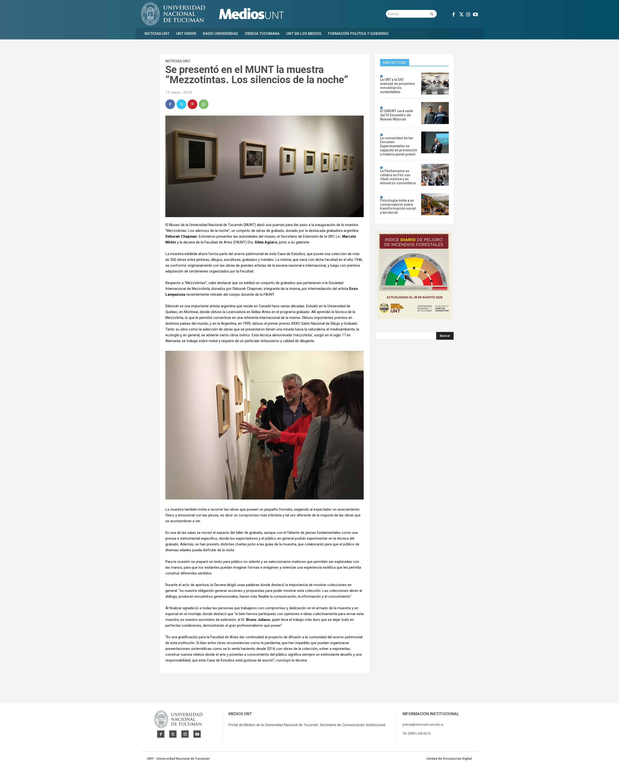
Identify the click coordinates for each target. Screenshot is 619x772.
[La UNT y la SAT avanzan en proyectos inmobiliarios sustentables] (435, 84)
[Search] (432, 14)
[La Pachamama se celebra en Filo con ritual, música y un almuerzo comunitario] (435, 175)
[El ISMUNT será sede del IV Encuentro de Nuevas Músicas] (435, 113)
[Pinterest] (192, 104)
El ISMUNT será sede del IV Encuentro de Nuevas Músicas (396, 115)
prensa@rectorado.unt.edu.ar (423, 724)
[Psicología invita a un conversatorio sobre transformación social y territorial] (435, 204)
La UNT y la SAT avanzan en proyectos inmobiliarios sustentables (397, 86)
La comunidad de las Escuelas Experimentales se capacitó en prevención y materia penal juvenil (398, 146)
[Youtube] (475, 13)
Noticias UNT (177, 61)
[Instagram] (468, 13)
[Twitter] (460, 13)
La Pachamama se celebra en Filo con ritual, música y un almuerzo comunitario (398, 177)
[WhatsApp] (203, 104)
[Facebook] (453, 13)
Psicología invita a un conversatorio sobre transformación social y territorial (398, 206)
